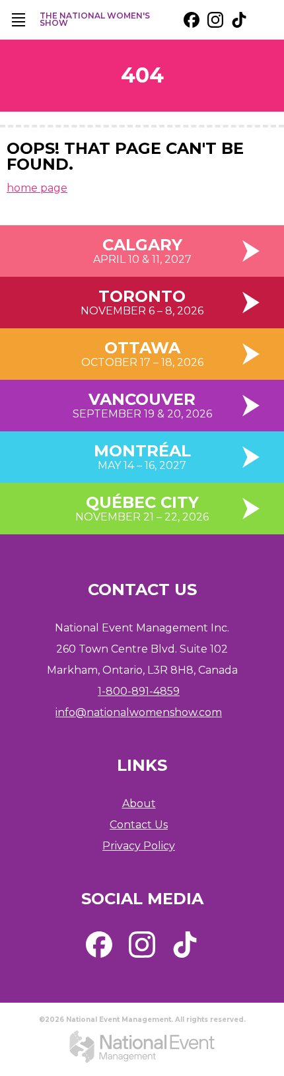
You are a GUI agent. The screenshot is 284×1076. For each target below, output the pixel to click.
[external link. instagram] (215, 20)
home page (37, 188)
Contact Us (139, 824)
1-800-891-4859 (139, 691)
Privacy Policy (138, 846)
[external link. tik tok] (239, 20)
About (139, 803)
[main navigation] (18, 20)
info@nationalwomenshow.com (138, 712)
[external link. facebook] (191, 20)
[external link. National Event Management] (142, 1046)
